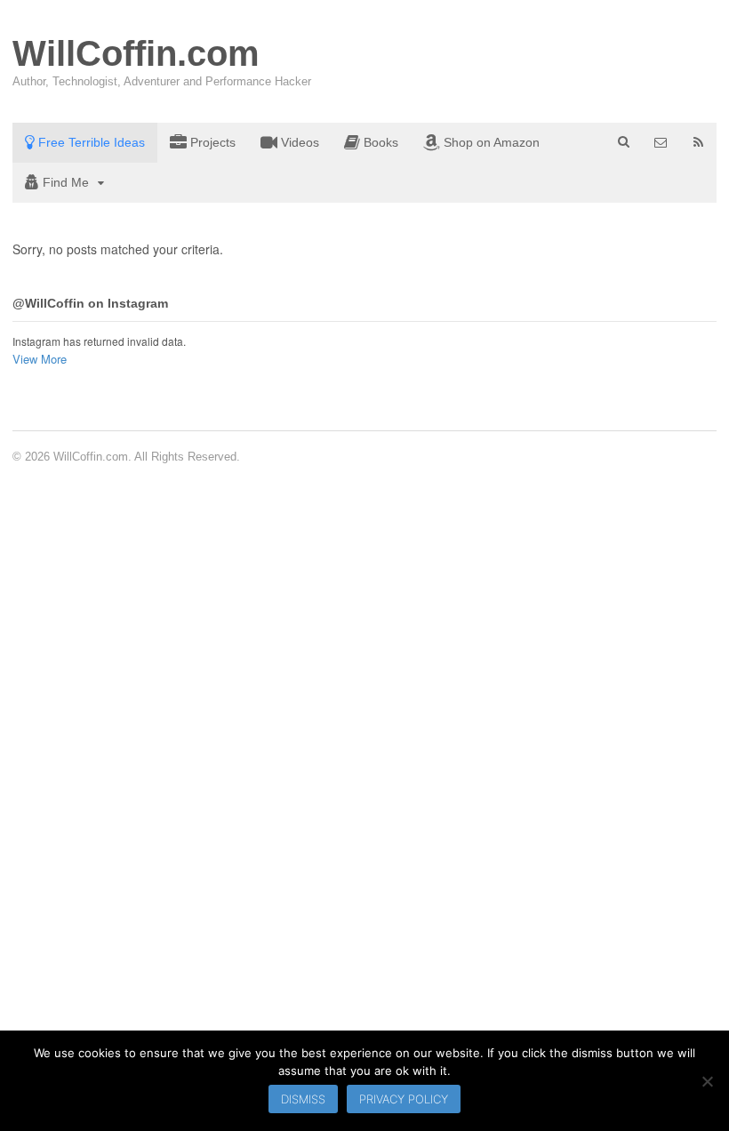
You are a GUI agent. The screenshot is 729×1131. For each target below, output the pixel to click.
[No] (707, 1081)
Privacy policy (403, 1099)
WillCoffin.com (136, 53)
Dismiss (303, 1099)
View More (39, 358)
